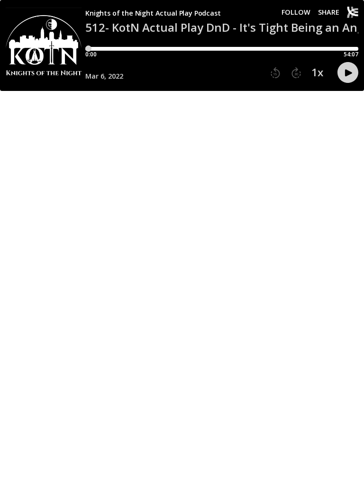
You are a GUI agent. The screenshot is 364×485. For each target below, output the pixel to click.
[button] (275, 73)
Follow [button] (296, 12)
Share (328, 12)
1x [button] (317, 72)
